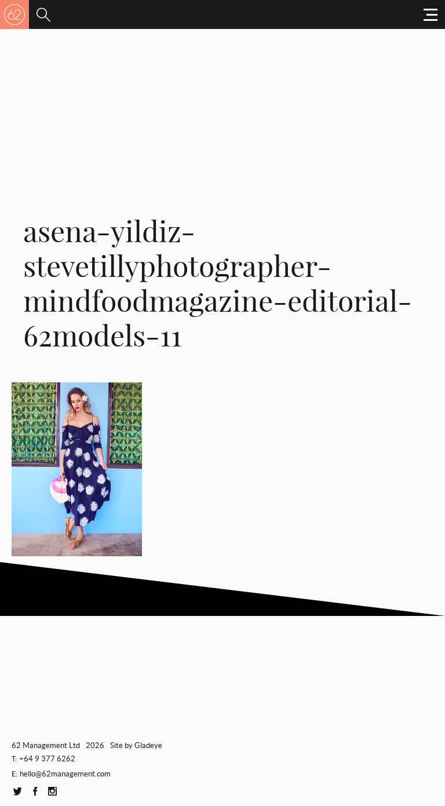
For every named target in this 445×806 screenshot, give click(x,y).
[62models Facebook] (35, 792)
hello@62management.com (65, 773)
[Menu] (43, 14)
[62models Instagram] (52, 792)
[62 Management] (14, 14)
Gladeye (148, 745)
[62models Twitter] (17, 792)
